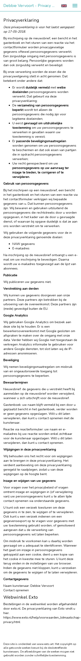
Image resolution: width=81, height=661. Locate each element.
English (64, 5)
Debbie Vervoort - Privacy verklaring (31, 5)
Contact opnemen (16, 590)
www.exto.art (45, 644)
